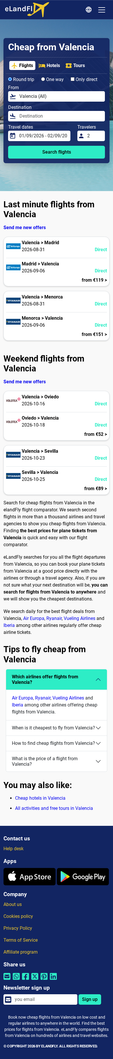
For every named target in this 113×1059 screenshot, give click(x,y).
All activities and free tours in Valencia (54, 808)
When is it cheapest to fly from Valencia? (53, 728)
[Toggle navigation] (102, 9)
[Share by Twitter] (34, 980)
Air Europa (33, 618)
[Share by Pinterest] (44, 980)
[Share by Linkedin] (53, 980)
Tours (79, 65)
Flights (26, 65)
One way (54, 79)
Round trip (23, 79)
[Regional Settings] (89, 10)
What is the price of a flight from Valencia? (45, 761)
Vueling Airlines (79, 618)
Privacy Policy (17, 928)
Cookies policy (18, 916)
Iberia (9, 625)
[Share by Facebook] (25, 980)
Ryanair (54, 618)
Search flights (56, 152)
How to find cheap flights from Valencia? (53, 743)
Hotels (53, 65)
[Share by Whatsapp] (16, 980)
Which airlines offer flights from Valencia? (45, 679)
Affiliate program (20, 952)
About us (12, 904)
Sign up (90, 999)
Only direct (85, 79)
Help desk (13, 848)
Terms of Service (20, 940)
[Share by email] (6, 980)
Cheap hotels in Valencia (40, 798)
